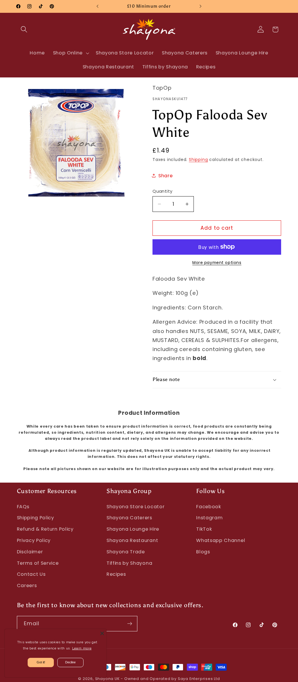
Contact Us (31, 574)
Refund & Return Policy (45, 529)
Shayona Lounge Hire (133, 529)
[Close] (102, 633)
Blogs (203, 551)
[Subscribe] (129, 624)
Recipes (116, 574)
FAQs (23, 506)
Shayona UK (107, 678)
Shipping (198, 159)
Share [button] (165, 175)
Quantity (162, 191)
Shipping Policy (35, 517)
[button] (24, 29)
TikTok (204, 529)
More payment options (217, 262)
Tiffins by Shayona (129, 563)
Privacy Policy (34, 540)
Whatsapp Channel (220, 540)
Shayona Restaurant (132, 540)
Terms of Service (38, 563)
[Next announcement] (200, 6)
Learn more (82, 648)
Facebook (208, 506)
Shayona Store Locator (136, 506)
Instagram (209, 517)
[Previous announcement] (97, 6)
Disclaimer (30, 551)
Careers (27, 585)
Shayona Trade (126, 551)
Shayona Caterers (129, 517)
